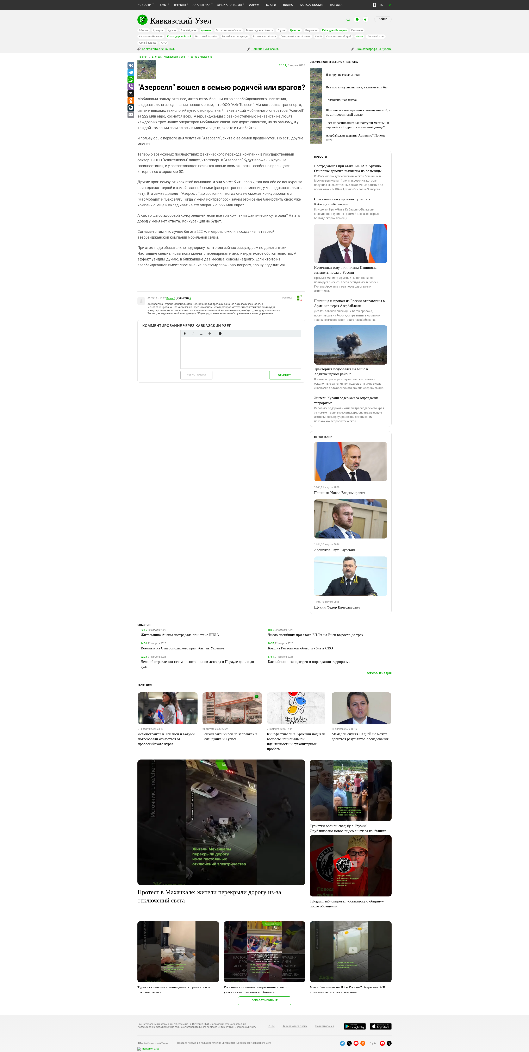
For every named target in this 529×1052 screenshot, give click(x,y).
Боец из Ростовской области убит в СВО (300, 647)
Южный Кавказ (147, 42)
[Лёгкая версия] (374, 5)
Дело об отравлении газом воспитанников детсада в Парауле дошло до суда (197, 664)
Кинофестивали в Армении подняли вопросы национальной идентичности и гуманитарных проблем (296, 741)
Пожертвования (324, 1026)
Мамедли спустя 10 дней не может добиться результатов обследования (360, 736)
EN (390, 5)
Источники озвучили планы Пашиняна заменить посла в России (345, 270)
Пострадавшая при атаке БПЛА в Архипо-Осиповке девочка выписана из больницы (348, 168)
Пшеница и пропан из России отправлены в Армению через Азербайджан (349, 303)
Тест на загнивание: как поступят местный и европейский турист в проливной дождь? (357, 124)
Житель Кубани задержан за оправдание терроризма (346, 400)
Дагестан (295, 30)
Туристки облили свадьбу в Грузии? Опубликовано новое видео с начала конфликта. (348, 828)
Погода (336, 4)
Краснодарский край (179, 36)
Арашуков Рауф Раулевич (334, 549)
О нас (271, 1026)
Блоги (271, 4)
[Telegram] (130, 72)
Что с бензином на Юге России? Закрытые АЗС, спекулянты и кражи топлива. (348, 989)
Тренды (180, 4)
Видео (288, 4)
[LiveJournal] (130, 107)
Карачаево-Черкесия (151, 36)
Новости (144, 4)
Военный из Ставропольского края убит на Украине (182, 647)
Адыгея (172, 30)
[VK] (130, 65)
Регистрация (196, 374)
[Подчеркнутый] (201, 333)
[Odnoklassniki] (130, 100)
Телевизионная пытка (341, 99)
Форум (254, 4)
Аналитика (201, 4)
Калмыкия (357, 30)
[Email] (130, 114)
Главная (142, 56)
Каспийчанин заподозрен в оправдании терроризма (309, 661)
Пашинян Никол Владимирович (339, 492)
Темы (162, 4)
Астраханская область (229, 30)
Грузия (281, 30)
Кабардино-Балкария (334, 30)
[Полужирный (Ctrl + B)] (185, 333)
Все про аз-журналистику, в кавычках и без (356, 87)
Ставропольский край (338, 36)
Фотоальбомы (311, 4)
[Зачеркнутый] (209, 333)
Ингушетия (311, 30)
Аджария (158, 30)
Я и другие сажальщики (343, 74)
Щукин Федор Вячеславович (337, 607)
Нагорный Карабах (206, 36)
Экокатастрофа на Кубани (373, 49)
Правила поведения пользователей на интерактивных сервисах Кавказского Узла (224, 1042)
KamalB (170, 298)
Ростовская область (264, 36)
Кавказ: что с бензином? (158, 49)
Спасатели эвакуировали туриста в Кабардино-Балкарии (342, 201)
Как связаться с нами (294, 1026)
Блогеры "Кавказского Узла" (169, 56)
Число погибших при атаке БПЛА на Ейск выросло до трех (315, 634)
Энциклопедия (229, 4)
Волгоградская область (259, 30)
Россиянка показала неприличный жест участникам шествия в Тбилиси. (255, 989)
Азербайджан (188, 30)
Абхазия (143, 30)
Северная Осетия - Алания (295, 36)
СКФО (318, 36)
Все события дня (379, 673)
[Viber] (130, 86)
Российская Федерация (235, 36)
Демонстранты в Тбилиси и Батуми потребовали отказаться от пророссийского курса (166, 738)
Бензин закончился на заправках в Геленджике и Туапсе (230, 736)
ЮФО (163, 42)
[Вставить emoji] (220, 333)
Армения (206, 30)
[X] (130, 93)
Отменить (285, 375)
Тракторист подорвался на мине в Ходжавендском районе (341, 371)
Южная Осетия (375, 36)
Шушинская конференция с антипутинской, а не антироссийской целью (358, 112)
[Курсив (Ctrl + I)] (193, 333)
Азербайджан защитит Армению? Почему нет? (355, 137)
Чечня (359, 36)
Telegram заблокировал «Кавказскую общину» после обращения (347, 903)
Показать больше (264, 1000)
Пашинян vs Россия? (265, 49)
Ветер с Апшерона (201, 56)
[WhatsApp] (130, 79)
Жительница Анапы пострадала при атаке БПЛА (180, 634)
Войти (383, 19)
